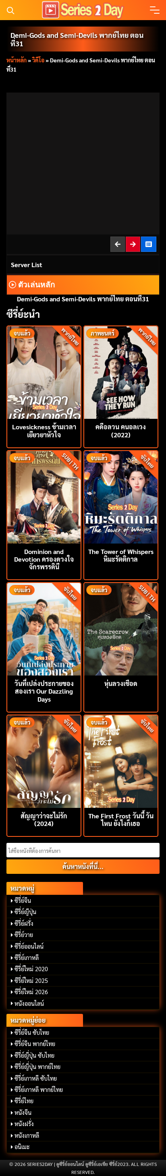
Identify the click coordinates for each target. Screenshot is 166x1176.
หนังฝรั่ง (24, 1123)
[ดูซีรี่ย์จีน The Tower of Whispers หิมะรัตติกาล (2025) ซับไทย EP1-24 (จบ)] (121, 496)
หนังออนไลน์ (29, 1003)
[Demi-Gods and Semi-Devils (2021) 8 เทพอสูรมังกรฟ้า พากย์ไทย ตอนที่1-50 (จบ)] (149, 244)
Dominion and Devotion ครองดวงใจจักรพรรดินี (44, 559)
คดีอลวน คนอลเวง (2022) (120, 430)
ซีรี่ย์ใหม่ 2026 (31, 991)
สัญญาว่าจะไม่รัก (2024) (44, 819)
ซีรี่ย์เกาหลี (27, 957)
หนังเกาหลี (27, 1135)
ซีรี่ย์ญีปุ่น (25, 911)
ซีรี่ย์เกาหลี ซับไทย (36, 1078)
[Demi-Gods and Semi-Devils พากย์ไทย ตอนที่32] (133, 244)
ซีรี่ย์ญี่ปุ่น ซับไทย (34, 1055)
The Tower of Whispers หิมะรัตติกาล (121, 555)
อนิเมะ (22, 1146)
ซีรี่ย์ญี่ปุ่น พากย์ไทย (37, 1066)
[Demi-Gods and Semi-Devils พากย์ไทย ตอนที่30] (118, 244)
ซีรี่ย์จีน (23, 900)
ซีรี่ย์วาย (24, 934)
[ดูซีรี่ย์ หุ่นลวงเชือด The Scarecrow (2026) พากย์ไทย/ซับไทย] (121, 628)
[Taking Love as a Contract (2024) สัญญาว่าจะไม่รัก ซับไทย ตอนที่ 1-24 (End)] (44, 760)
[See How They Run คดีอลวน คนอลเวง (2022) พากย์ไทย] (121, 371)
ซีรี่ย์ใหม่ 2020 (31, 968)
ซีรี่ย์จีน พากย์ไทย (35, 1043)
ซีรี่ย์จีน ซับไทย (32, 1032)
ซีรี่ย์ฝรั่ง (24, 923)
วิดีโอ (38, 60)
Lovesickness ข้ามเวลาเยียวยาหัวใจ (44, 430)
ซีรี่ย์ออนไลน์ (29, 946)
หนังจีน (23, 1112)
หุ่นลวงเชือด (120, 683)
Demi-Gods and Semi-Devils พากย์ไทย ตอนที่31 (76, 39)
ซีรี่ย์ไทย (24, 1100)
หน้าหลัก (16, 60)
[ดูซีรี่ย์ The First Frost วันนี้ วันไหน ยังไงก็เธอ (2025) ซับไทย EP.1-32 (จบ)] (121, 760)
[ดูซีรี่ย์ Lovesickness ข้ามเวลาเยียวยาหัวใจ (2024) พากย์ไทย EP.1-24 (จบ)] (44, 371)
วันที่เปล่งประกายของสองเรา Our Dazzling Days (44, 691)
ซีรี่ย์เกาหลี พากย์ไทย (39, 1089)
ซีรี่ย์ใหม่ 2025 (31, 980)
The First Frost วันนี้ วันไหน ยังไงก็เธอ (121, 819)
